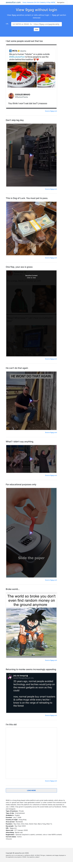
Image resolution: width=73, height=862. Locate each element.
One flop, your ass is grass (19, 267)
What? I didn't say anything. (20, 441)
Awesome (30, 2)
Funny (25, 2)
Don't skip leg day (15, 120)
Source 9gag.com (51, 111)
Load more (31, 790)
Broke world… (13, 589)
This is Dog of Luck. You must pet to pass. (27, 198)
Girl (35, 2)
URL (7, 24)
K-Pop (48, 2)
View (36, 29)
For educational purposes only (21, 484)
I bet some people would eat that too (24, 41)
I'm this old (11, 724)
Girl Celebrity (41, 2)
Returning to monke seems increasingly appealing (31, 669)
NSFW (53, 2)
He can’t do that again (17, 368)
